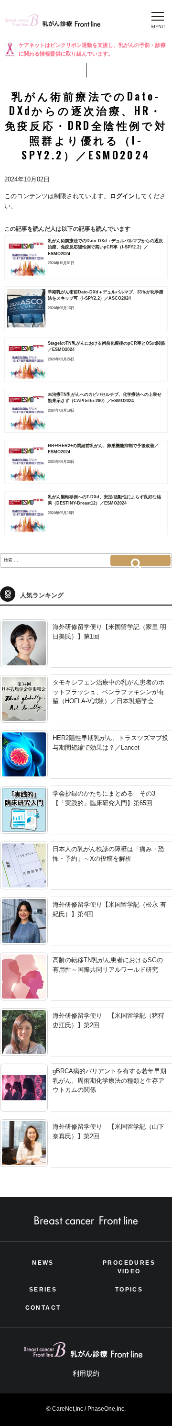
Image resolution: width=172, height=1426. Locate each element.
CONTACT (43, 1307)
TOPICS (129, 1289)
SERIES (43, 1289)
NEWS (43, 1262)
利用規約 (86, 1373)
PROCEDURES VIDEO (129, 1267)
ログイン (122, 196)
